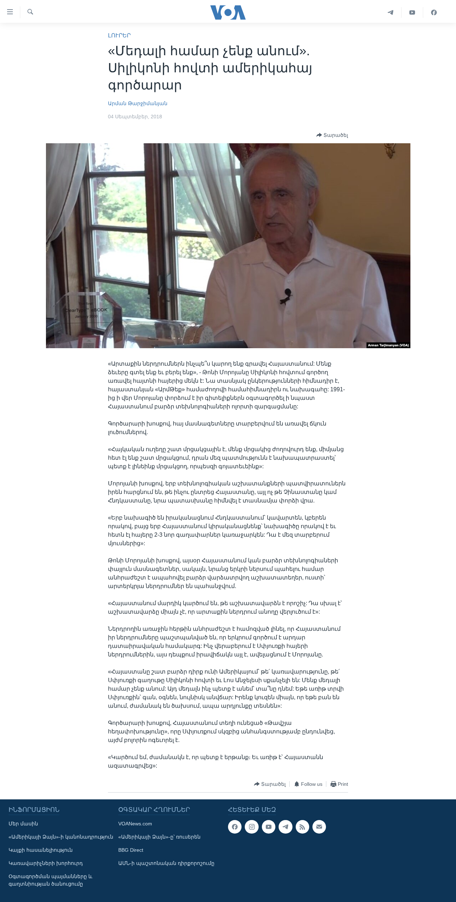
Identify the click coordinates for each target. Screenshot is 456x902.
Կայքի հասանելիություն (41, 850)
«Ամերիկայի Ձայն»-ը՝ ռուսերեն (159, 837)
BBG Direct (130, 850)
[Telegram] (390, 12)
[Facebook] (434, 12)
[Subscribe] (319, 827)
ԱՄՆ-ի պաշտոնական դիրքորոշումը (166, 863)
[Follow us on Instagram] (251, 827)
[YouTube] (412, 12)
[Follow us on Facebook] (235, 827)
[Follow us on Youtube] (268, 827)
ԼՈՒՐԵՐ (119, 35)
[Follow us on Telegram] (285, 827)
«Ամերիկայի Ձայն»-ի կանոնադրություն (61, 837)
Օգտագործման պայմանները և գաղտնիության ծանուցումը (50, 880)
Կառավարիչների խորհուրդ (46, 863)
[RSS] (302, 827)
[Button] (332, 135)
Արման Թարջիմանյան (137, 103)
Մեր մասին (23, 823)
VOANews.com (135, 823)
